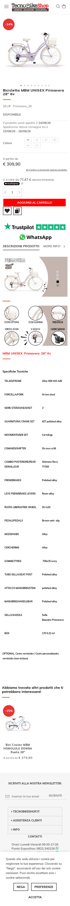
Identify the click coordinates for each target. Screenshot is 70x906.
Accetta (35, 897)
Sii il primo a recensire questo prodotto (46, 169)
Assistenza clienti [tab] (27, 820)
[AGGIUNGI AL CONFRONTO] (17, 211)
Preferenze (43, 887)
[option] (28, 139)
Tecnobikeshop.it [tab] (26, 811)
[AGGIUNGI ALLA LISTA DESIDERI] (7, 211)
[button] (21, 85)
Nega (21, 887)
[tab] (21, 246)
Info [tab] (16, 829)
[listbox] (45, 143)
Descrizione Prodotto (21, 246)
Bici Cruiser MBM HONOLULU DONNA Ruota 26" (18, 748)
